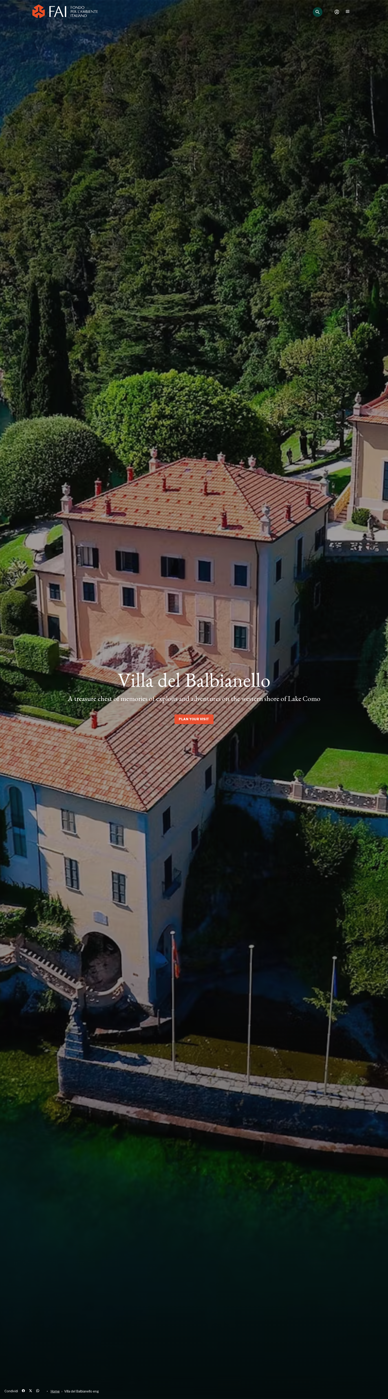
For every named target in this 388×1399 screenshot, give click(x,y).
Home (55, 1391)
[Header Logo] (65, 11)
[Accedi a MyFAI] (336, 11)
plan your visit (194, 719)
